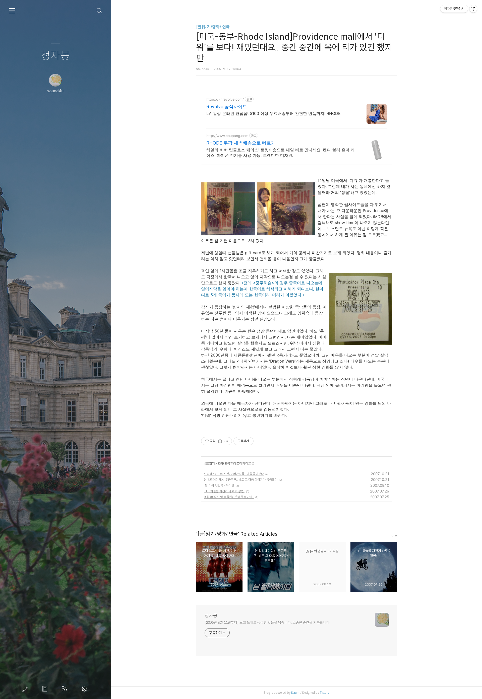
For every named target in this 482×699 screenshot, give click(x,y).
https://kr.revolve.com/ (225, 99)
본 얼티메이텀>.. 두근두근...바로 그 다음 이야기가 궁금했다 (240, 479)
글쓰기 (26, 689)
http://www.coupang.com (227, 135)
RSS (65, 689)
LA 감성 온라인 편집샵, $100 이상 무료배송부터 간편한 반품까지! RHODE (273, 113)
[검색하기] (99, 11)
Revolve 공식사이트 (226, 106)
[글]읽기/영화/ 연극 (213, 27)
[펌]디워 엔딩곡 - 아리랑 (219, 485)
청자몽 (55, 56)
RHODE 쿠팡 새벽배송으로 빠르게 (241, 143)
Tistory (324, 692)
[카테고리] (12, 11)
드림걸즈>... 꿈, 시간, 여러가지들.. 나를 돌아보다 (234, 474)
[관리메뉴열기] (473, 9)
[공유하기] (220, 441)
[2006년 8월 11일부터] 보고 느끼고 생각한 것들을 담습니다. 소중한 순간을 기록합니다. (267, 622)
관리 (85, 689)
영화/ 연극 (223, 463)
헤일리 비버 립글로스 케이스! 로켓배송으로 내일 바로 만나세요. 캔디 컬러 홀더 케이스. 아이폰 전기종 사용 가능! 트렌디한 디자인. (280, 152)
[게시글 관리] (226, 441)
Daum (295, 692)
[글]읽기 (209, 463)
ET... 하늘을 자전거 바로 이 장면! (224, 491)
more (393, 535)
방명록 (46, 689)
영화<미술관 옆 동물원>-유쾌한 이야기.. (229, 497)
